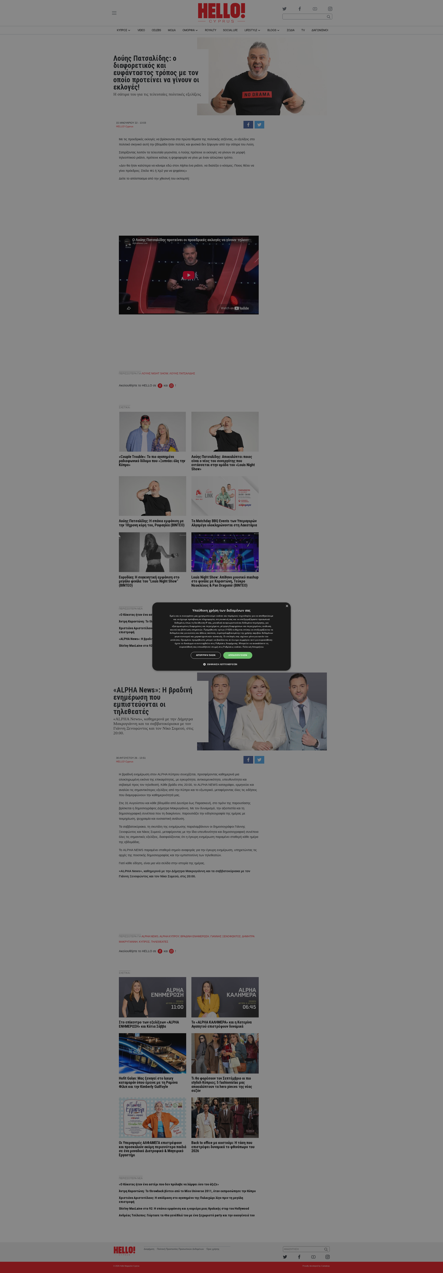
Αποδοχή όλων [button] (237, 655)
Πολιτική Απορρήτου (253, 646)
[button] (221, 664)
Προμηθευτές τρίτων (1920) (218, 629)
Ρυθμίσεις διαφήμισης (226, 643)
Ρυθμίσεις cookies (232, 646)
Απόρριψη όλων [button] (205, 655)
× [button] (287, 606)
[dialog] (221, 636)
